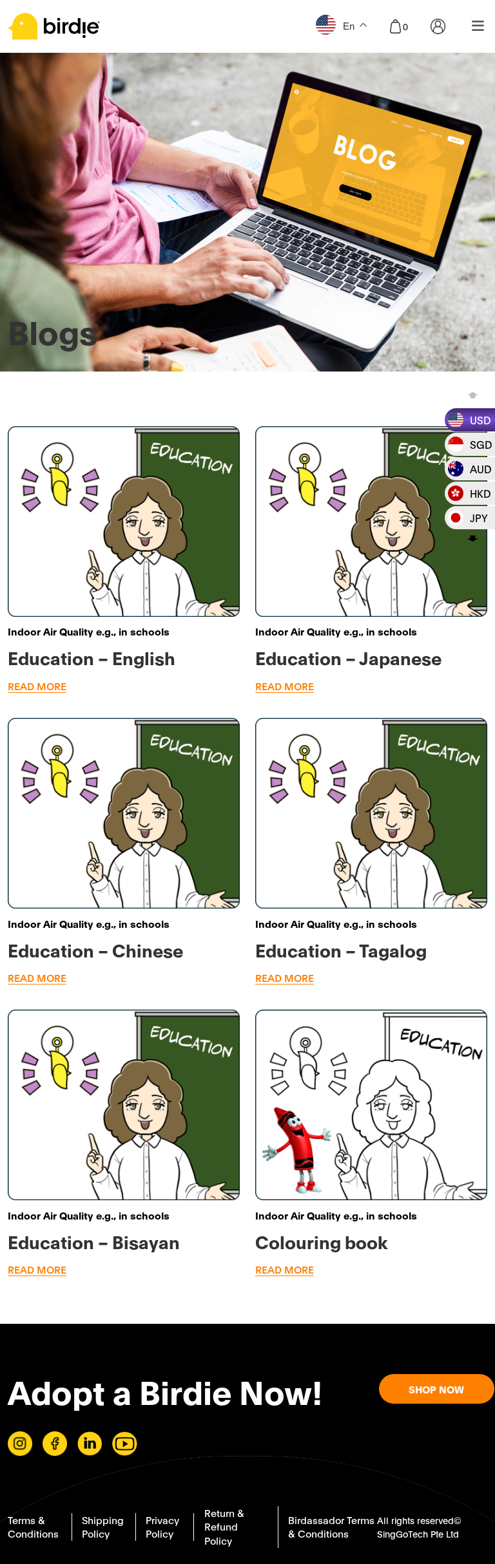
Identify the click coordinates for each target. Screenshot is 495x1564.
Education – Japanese (348, 657)
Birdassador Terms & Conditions (331, 1526)
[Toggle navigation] (478, 26)
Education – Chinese (95, 949)
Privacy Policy (162, 1526)
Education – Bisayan (94, 1241)
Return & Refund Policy (224, 1526)
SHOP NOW (436, 1388)
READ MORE (37, 685)
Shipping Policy (103, 1526)
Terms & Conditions (33, 1526)
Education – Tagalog (341, 949)
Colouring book (321, 1241)
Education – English (91, 657)
